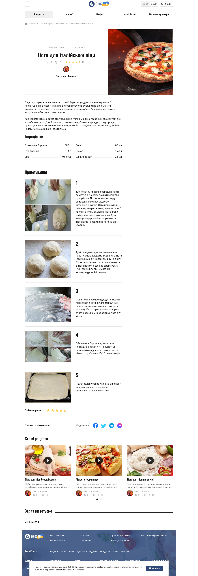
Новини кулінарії (159, 14)
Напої (69, 14)
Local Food (129, 14)
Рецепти (39, 14)
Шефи (99, 14)
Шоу (27, 568)
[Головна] (26, 24)
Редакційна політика (120, 540)
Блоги (28, 560)
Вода (78, 145)
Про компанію (57, 535)
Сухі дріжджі (32, 151)
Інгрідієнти (105, 551)
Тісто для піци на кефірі (140, 479)
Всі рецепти (32, 521)
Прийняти (154, 568)
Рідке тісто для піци (87, 479)
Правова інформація (120, 535)
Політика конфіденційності (154, 535)
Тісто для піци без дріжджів (40, 479)
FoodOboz (31, 551)
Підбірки (93, 551)
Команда (85, 535)
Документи (86, 540)
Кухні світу (82, 551)
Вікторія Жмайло (39, 491)
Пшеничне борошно (36, 145)
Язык (154, 4)
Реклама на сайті (58, 540)
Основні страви (47, 23)
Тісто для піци (62, 23)
